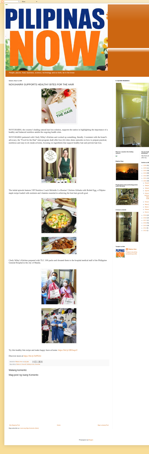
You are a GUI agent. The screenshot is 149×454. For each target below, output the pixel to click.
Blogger (90, 440)
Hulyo (147, 193)
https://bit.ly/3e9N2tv (32, 356)
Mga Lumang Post (103, 425)
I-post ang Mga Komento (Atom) (29, 428)
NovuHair (37, 364)
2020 (145, 181)
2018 (145, 218)
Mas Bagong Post (14, 425)
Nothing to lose (30, 364)
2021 (145, 178)
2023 (145, 173)
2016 (145, 223)
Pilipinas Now (132, 249)
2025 (145, 168)
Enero (147, 212)
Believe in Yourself (21, 364)
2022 (145, 175)
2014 (145, 228)
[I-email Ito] (33, 362)
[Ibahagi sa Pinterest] (42, 362)
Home (59, 425)
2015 (145, 225)
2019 (145, 215)
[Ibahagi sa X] (37, 362)
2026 (145, 165)
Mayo (146, 204)
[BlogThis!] (35, 362)
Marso (147, 207)
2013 (145, 230)
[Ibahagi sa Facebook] (40, 362)
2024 (145, 170)
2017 (145, 220)
